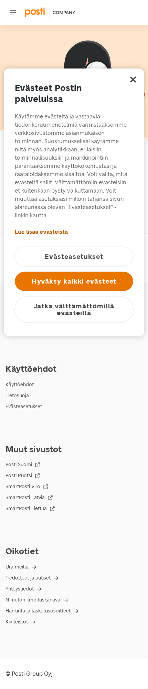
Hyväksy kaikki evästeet (74, 281)
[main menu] (13, 12)
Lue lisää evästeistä (41, 232)
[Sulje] (133, 79)
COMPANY (64, 12)
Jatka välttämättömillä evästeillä (74, 309)
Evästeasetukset (24, 407)
